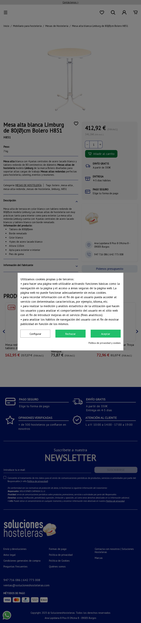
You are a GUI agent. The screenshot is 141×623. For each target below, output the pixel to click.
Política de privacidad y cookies (105, 342)
